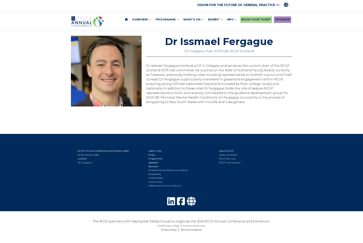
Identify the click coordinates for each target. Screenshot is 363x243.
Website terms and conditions (164, 185)
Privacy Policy (169, 229)
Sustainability (155, 177)
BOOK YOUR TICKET (256, 19)
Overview (140, 19)
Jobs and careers (228, 154)
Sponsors (153, 166)
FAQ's (151, 154)
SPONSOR (282, 19)
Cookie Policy (155, 181)
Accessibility (154, 174)
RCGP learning (227, 158)
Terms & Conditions (191, 229)
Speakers (153, 162)
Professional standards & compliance (168, 170)
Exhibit (214, 19)
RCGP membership (229, 162)
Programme (166, 19)
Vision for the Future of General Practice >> (238, 5)
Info (231, 19)
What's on (192, 19)
